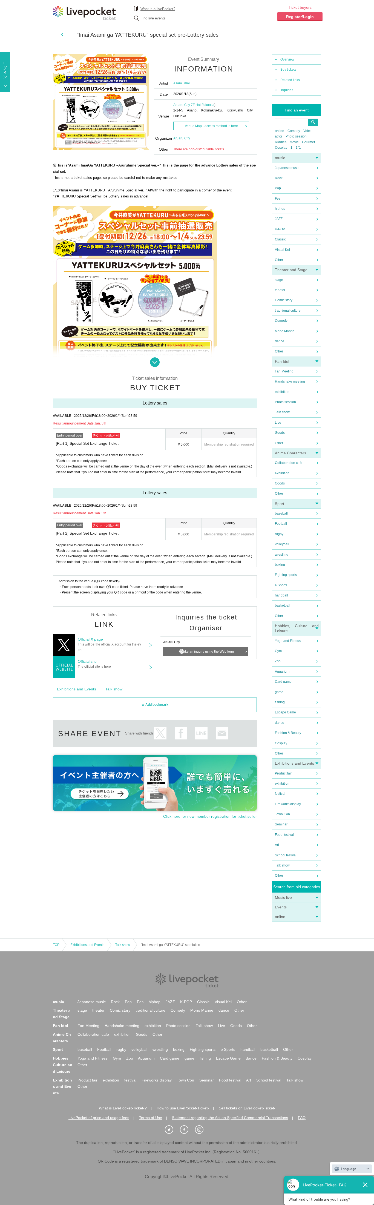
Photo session (296, 136)
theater (280, 290)
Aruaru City (181, 138)
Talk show (282, 412)
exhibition (282, 392)
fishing (280, 702)
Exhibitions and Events (294, 763)
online (279, 131)
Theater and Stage (291, 270)
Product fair (283, 773)
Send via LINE (201, 733)
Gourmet (308, 142)
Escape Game (285, 712)
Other (279, 260)
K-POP (280, 229)
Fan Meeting (284, 371)
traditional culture (288, 310)
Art (277, 845)
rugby (279, 534)
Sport (279, 503)
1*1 (298, 148)
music (280, 158)
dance (279, 341)
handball (281, 595)
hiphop (280, 209)
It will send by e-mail (222, 733)
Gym (278, 651)
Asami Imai (181, 83)
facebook (181, 733)
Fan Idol (282, 361)
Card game (283, 682)
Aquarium (282, 671)
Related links (290, 80)
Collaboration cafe (288, 463)
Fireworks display (288, 804)
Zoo (278, 661)
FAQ (302, 1117)
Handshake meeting (290, 381)
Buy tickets (288, 69)
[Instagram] (202, 1129)
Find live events (153, 18)
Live (278, 422)
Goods (280, 433)
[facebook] (187, 1129)
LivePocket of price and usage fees (98, 1117)
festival (280, 794)
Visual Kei (282, 250)
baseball (281, 513)
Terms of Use (150, 1117)
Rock (279, 178)
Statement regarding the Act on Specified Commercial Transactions (230, 1117)
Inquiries (286, 90)
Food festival (284, 835)
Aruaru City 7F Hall (187, 105)
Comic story (283, 300)
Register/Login (300, 17)
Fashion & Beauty (288, 733)
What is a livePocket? (157, 9)
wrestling (281, 554)
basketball (282, 605)
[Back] (62, 34)
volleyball (282, 544)
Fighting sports (286, 575)
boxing (280, 565)
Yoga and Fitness (288, 641)
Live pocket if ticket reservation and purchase (84, 12)
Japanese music (287, 168)
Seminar (281, 824)
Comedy (293, 131)
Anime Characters (290, 453)
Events (281, 907)
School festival (286, 855)
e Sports (281, 585)
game (279, 692)
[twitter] (172, 1129)
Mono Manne (285, 331)
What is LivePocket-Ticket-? (123, 1108)
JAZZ (279, 219)
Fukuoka (208, 105)
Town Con (282, 814)
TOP (56, 945)
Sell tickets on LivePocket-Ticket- (247, 1108)
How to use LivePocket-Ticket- (183, 1108)
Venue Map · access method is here (211, 126)
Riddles (280, 142)
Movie (294, 142)
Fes (277, 198)
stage (279, 280)
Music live (283, 897)
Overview (287, 59)
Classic (280, 239)
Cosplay (281, 148)
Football (281, 524)
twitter (160, 733)
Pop (278, 188)
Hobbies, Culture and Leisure (62, 1065)
